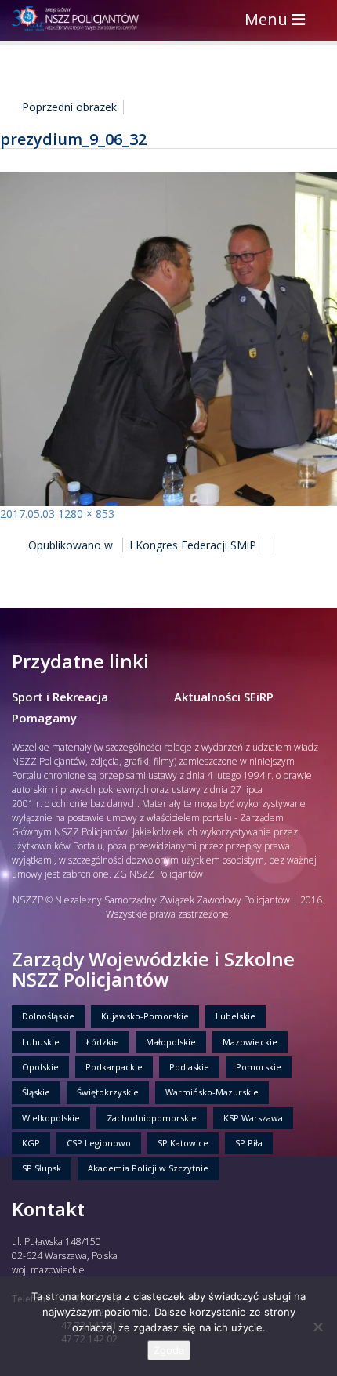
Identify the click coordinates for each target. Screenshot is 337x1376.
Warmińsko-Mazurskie (212, 1092)
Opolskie (40, 1067)
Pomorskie (258, 1067)
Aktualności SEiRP (224, 696)
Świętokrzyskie (108, 1092)
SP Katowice (183, 1143)
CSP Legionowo (99, 1143)
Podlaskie (189, 1067)
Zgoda (169, 1350)
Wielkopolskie (51, 1118)
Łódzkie (102, 1042)
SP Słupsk (41, 1168)
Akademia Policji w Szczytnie (148, 1168)
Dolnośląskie (48, 1016)
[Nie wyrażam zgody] (317, 1326)
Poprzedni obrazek (69, 107)
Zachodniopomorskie (152, 1118)
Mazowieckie (250, 1042)
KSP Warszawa (253, 1118)
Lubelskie (235, 1016)
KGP (31, 1143)
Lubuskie (41, 1042)
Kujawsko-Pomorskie (145, 1016)
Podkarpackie (114, 1067)
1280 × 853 (86, 513)
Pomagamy (44, 718)
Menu (278, 21)
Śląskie (36, 1092)
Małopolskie (171, 1042)
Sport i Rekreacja (60, 696)
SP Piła (249, 1143)
